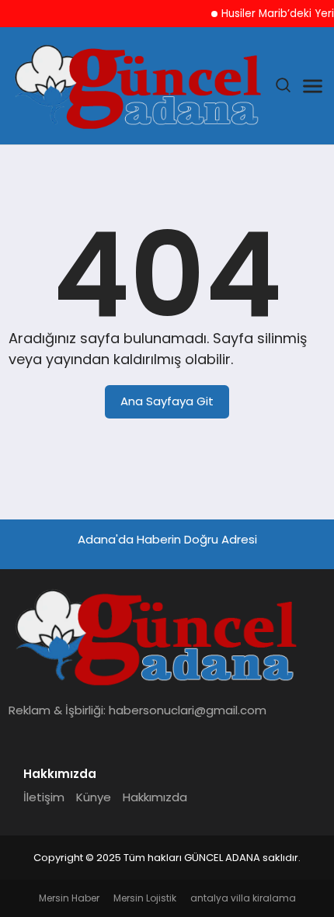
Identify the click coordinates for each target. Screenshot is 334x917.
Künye (93, 797)
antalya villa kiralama (243, 898)
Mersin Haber (69, 898)
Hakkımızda (155, 797)
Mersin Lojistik (144, 898)
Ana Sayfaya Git (167, 401)
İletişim (43, 797)
